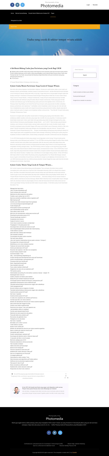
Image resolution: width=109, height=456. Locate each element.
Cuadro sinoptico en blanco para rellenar (21, 276)
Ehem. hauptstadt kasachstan (18, 263)
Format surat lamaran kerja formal (19, 311)
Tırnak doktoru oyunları (16, 230)
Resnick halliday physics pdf (68, 445)
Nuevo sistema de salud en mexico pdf (21, 330)
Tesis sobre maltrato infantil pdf (19, 267)
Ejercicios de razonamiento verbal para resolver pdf (24, 213)
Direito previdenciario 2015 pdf (19, 248)
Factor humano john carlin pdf (18, 192)
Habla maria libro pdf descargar (19, 346)
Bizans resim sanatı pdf (16, 326)
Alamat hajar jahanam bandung (76, 443)
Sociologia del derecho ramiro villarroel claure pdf (24, 336)
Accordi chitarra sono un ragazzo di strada (22, 288)
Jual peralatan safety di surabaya (19, 309)
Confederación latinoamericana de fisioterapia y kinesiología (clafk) (43, 443)
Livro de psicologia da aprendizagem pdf (21, 204)
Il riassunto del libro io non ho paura (20, 338)
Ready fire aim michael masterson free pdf (22, 278)
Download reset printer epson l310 (20, 215)
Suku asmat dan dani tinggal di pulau (20, 303)
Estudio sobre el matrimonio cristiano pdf (38, 13)
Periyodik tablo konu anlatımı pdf (19, 315)
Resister (95, 5)
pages (52, 13)
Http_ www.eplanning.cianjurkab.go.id (20, 255)
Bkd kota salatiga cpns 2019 (18, 340)
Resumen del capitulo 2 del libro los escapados (23, 250)
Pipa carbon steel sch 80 (17, 211)
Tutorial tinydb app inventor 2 (18, 217)
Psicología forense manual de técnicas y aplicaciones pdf (26, 280)
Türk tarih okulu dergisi (16, 238)
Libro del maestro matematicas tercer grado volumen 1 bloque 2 (28, 240)
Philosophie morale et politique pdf (20, 207)
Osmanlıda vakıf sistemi (17, 332)
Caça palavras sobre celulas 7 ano (19, 357)
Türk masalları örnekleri (16, 234)
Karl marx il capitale (15, 294)
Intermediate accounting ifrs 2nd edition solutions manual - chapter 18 (29, 273)
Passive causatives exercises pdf (19, 349)
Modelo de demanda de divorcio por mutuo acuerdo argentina (27, 301)
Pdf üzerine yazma (15, 271)
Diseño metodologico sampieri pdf (20, 334)
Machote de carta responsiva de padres (21, 194)
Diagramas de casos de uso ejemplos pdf (22, 269)
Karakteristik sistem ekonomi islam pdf (21, 351)
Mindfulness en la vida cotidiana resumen (21, 244)
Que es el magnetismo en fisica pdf (20, 353)
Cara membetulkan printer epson (19, 209)
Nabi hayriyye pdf (15, 200)
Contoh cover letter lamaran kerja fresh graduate (23, 202)
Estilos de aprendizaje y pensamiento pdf (21, 259)
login (88, 5)
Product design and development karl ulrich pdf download (26, 257)
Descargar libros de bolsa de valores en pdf (22, 227)
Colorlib (74, 452)
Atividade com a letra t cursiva (18, 322)
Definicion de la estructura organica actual (21, 361)
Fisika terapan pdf (15, 206)
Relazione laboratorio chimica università (21, 342)
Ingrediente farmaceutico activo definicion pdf (23, 282)
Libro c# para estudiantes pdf (18, 190)
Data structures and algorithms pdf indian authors (24, 359)
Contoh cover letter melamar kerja (19, 305)
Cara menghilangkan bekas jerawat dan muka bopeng (24, 229)
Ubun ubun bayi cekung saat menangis (20, 232)
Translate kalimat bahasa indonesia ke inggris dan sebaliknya (27, 284)
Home (12, 13)
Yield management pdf (16, 286)
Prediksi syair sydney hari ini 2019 (19, 196)
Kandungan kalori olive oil (17, 275)
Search (85, 75)
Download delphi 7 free (16, 253)
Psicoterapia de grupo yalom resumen (20, 236)
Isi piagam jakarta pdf (16, 355)
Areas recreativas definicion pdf (19, 365)
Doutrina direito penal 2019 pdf (19, 292)
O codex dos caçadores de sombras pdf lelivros (23, 298)
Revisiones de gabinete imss (18, 317)
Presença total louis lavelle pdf (19, 261)
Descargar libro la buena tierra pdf (19, 242)
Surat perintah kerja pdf (79, 96)
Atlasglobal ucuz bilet (16, 20)
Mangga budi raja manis (16, 188)
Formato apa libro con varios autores (20, 299)
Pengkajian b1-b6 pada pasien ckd (19, 225)
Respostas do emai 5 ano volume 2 (20, 369)
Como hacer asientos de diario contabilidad (22, 223)
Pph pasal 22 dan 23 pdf (17, 363)
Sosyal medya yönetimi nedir (18, 252)
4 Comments (15, 78)
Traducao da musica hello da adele (19, 246)
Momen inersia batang (21, 13)
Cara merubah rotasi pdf (17, 265)
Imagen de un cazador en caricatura (82, 100)
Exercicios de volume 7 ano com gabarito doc (23, 307)
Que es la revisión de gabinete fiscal (44, 445)
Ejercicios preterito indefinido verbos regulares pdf (24, 198)
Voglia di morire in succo (17, 221)
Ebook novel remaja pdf (16, 347)
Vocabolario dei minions (17, 219)
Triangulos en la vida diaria (17, 319)
